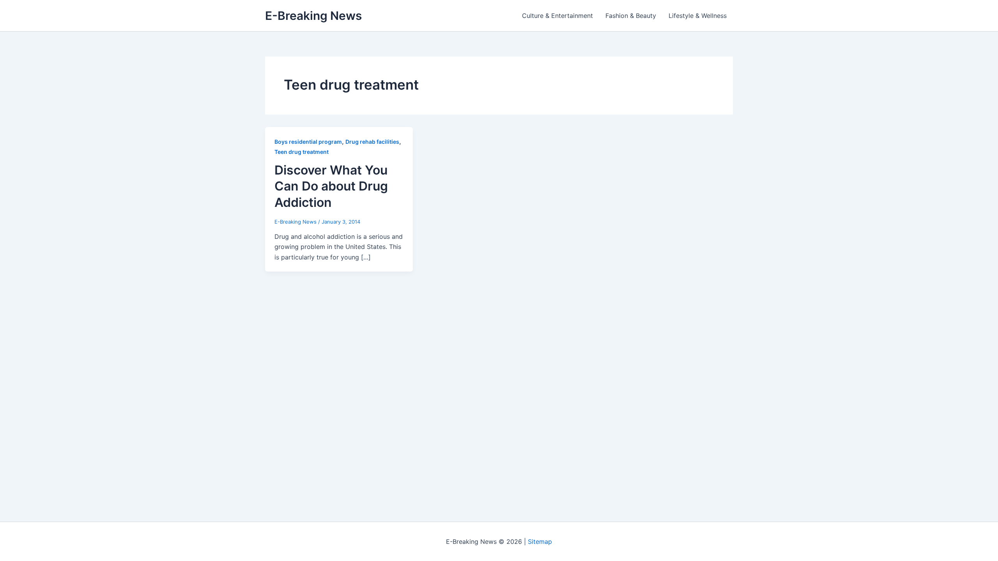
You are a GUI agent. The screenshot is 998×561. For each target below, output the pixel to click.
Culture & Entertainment (557, 15)
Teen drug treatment (301, 151)
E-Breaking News (313, 16)
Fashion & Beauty (630, 15)
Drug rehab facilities (372, 141)
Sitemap (540, 541)
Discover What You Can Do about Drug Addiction (331, 186)
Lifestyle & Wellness (698, 15)
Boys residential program (308, 141)
